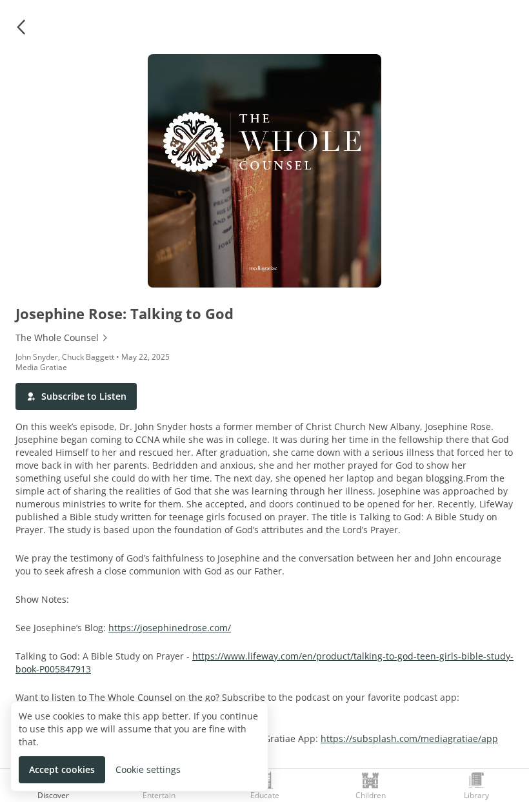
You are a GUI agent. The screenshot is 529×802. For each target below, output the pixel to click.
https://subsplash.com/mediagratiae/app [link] (409, 738)
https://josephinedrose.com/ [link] (169, 627)
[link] (264, 337)
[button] (20, 27)
